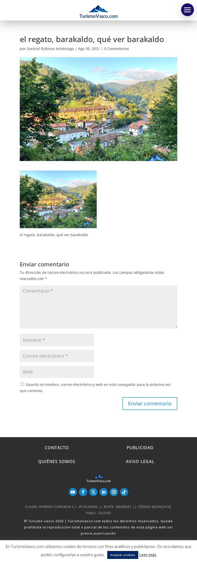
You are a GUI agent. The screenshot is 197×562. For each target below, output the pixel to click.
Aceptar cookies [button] (122, 555)
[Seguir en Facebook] (83, 492)
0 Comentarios (116, 48)
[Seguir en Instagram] (114, 492)
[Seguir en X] (93, 492)
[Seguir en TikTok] (124, 492)
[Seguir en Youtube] (73, 492)
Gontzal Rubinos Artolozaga (50, 48)
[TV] (187, 9)
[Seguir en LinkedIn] (104, 492)
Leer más (147, 554)
